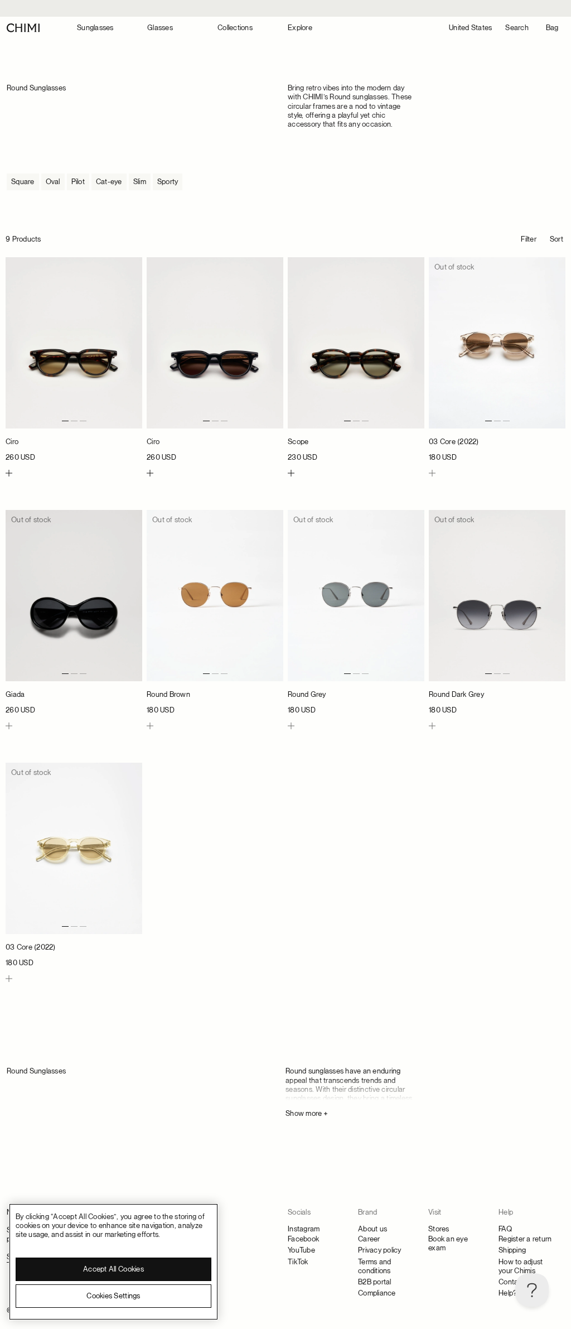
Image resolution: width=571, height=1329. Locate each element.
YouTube (301, 1250)
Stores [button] (438, 1229)
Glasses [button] (160, 27)
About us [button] (372, 1229)
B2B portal (374, 1282)
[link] (74, 359)
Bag (552, 27)
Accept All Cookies (113, 1269)
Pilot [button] (78, 181)
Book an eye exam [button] (448, 1243)
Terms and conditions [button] (374, 1266)
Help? (508, 1293)
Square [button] (23, 181)
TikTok (298, 1262)
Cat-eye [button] (109, 181)
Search (517, 27)
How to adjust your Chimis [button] (521, 1266)
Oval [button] (53, 181)
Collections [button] (235, 27)
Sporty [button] (167, 181)
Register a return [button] (525, 1239)
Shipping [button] (512, 1250)
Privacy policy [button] (379, 1250)
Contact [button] (512, 1282)
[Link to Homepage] (23, 27)
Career (369, 1239)
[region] (113, 1261)
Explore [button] (300, 27)
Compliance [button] (377, 1293)
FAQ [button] (505, 1229)
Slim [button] (139, 181)
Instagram (304, 1229)
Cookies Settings (113, 1296)
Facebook (303, 1239)
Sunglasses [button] (95, 27)
